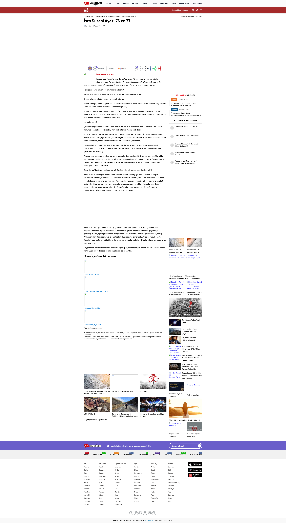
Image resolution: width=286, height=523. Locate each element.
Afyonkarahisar (120, 464)
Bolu (85, 473)
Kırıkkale (171, 486)
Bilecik (136, 470)
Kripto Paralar (196, 454)
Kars (116, 486)
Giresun (137, 479)
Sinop (117, 498)
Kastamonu (138, 486)
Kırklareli (87, 489)
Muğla (153, 492)
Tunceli (136, 501)
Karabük (87, 486)
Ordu (116, 495)
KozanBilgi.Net (88, 16)
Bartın (86, 470)
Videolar (145, 3)
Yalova (86, 504)
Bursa (117, 473)
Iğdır (100, 482)
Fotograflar (164, 3)
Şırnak (170, 498)
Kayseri (153, 486)
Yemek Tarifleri (184, 3)
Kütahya (171, 489)
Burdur (101, 473)
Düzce (117, 476)
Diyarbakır (102, 476)
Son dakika (180, 10)
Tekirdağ (87, 501)
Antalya (101, 467)
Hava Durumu (128, 454)
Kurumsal (108, 3)
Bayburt (117, 470)
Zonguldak (118, 504)
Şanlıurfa (154, 498)
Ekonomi (135, 3)
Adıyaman (102, 464)
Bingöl (153, 470)
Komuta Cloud (150, 520)
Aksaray (154, 464)
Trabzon (118, 501)
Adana (86, 464)
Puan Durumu (143, 454)
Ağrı (135, 464)
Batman (101, 470)
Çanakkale (138, 473)
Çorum (170, 473)
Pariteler (168, 454)
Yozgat (101, 504)
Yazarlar (154, 3)
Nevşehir (87, 495)
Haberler (126, 3)
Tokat (101, 501)
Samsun (87, 498)
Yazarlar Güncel (100, 16)
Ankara (86, 467)
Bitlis (169, 470)
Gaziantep (118, 479)
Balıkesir (171, 467)
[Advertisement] (69, 49)
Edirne (136, 476)
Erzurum (87, 479)
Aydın (153, 467)
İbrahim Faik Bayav (114, 16)
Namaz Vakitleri (99, 454)
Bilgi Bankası (197, 3)
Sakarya (171, 495)
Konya (153, 489)
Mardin (117, 492)
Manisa (101, 492)
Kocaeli (137, 489)
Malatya (87, 492)
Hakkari (170, 479)
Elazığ (153, 476)
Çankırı (153, 473)
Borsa (86, 454)
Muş (169, 492)
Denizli (86, 476)
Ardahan (118, 467)
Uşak (153, 501)
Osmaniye (137, 495)
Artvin (136, 467)
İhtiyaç (117, 3)
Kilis (116, 489)
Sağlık (173, 3)
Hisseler (156, 454)
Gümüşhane (155, 479)
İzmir (153, 482)
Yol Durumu (181, 454)
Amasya (170, 464)
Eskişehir (102, 479)
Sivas (136, 498)
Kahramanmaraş (174, 482)
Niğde (101, 495)
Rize (152, 495)
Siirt (100, 498)
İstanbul (137, 482)
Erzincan (171, 476)
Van (169, 501)
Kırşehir (101, 489)
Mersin (136, 492)
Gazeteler (114, 454)
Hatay (86, 482)
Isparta (117, 482)
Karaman (102, 486)
